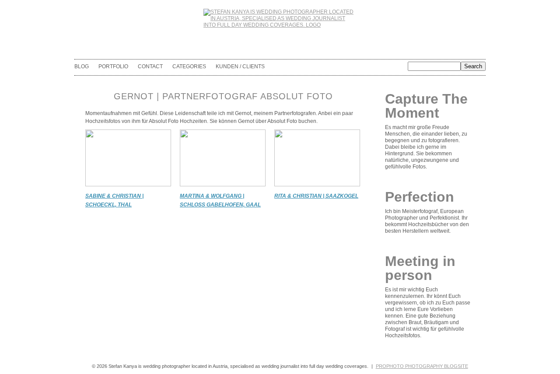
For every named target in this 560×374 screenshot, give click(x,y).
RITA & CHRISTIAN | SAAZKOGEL (316, 196)
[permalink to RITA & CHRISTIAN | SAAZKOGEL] (317, 185)
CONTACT (150, 66)
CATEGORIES (189, 66)
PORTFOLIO (113, 66)
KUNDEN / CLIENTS (240, 66)
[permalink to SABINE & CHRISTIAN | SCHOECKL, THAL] (128, 185)
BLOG (81, 66)
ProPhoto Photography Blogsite (422, 366)
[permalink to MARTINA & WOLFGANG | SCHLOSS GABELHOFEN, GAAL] (223, 185)
